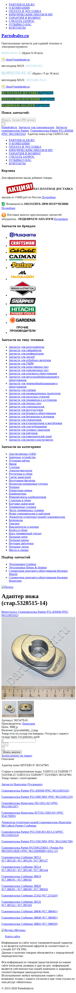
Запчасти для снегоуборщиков (28, 426)
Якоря (12, 463)
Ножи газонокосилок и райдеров (29, 513)
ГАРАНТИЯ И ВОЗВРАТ (25, 17)
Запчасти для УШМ (21, 363)
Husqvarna (28, 723)
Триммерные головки (22, 506)
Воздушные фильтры (22, 480)
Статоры (14, 467)
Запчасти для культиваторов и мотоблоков (35, 423)
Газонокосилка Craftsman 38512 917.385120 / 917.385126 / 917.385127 (24, 859)
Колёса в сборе (18, 530)
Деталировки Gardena (22, 564)
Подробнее (49, 197)
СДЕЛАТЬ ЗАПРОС (22, 21)
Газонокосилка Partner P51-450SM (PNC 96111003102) (35, 790)
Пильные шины (19, 540)
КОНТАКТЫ (17, 27)
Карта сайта (12, 936)
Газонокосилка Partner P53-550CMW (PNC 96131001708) (37, 841)
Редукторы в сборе (20, 473)
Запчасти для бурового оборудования (32, 413)
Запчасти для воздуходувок (26, 409)
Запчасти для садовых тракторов (29, 429)
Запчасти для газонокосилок (36, 127)
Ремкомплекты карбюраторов (27, 497)
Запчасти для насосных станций (29, 396)
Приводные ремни (20, 490)
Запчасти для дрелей (22, 356)
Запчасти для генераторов (25, 419)
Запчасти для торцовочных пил (29, 370)
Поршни (14, 487)
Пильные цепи (18, 536)
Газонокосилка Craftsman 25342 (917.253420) (29, 895)
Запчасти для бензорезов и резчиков (31, 416)
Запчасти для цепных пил (25, 403)
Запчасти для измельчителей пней (30, 436)
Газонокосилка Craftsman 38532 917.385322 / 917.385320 (21, 903)
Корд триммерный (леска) (25, 533)
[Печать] (7, 587)
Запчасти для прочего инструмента (31, 439)
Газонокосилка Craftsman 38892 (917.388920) (29, 923)
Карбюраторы (17, 493)
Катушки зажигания (21, 503)
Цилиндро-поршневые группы (28, 483)
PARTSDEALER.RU (22, 4)
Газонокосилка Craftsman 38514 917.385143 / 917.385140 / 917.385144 (24, 868)
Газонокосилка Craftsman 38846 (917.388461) (29, 911)
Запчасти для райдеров (23, 433)
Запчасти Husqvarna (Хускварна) (21, 784)
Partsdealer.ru (15, 35)
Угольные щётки (19, 460)
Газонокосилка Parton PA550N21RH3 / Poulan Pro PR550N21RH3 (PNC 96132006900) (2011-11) (32, 849)
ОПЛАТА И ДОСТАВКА (25, 11)
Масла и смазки (19, 550)
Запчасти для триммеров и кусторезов (33, 400)
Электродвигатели (20, 470)
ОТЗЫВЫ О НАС (20, 24)
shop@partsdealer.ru (18, 59)
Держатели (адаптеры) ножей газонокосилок (37, 516)
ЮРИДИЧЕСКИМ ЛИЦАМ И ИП (31, 14)
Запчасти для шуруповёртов (26, 346)
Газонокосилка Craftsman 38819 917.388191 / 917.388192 (21, 878)
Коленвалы (16, 520)
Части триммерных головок (26, 510)
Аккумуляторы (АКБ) (22, 453)
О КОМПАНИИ (19, 7)
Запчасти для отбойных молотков (30, 360)
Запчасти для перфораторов (26, 353)
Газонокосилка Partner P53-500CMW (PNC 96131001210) (37, 796)
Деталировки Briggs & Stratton (28, 567)
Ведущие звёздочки (21, 543)
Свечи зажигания (20, 477)
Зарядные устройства (22, 457)
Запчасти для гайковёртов (25, 350)
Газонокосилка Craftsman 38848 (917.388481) (29, 917)
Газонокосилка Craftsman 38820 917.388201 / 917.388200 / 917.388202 (24, 887)
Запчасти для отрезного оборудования (33, 373)
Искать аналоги (11, 752)
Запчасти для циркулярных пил (29, 366)
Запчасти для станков (22, 390)
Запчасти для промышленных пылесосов (35, 393)
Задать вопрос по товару (16, 755)
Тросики (14, 523)
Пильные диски (19, 546)
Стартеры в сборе (20, 500)
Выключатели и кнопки (24, 526)
